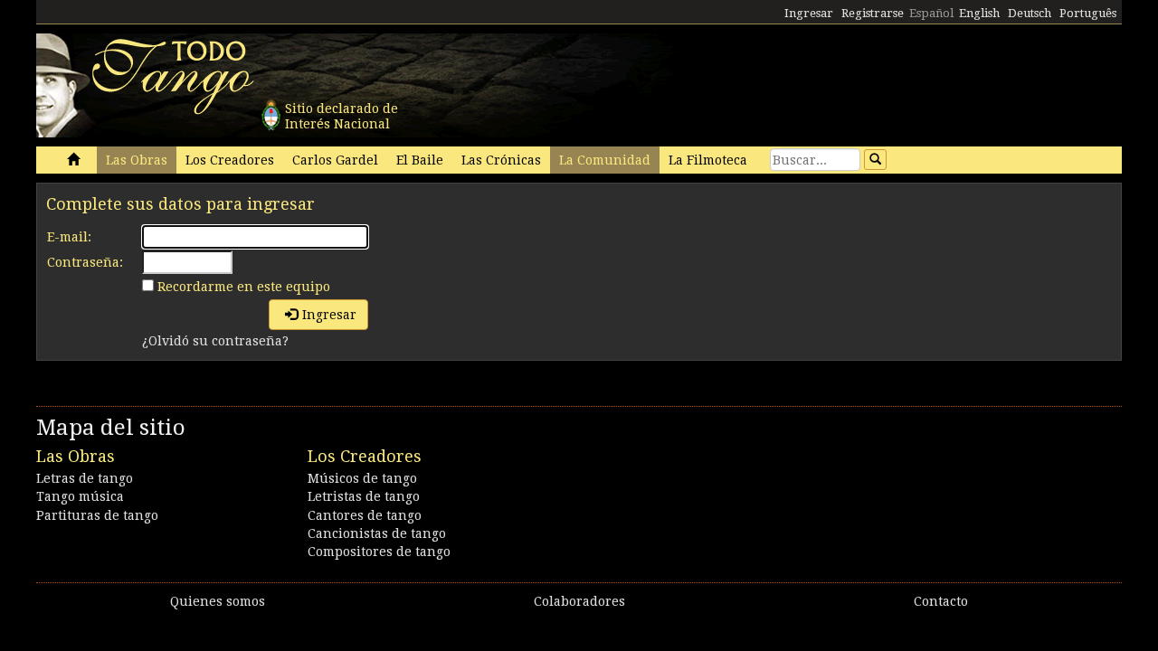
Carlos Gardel (335, 160)
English (979, 13)
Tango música (80, 496)
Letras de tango (84, 478)
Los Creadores (229, 160)
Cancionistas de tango (377, 533)
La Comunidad (604, 160)
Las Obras (136, 160)
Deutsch (1029, 13)
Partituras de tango (97, 515)
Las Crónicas (501, 160)
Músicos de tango (362, 478)
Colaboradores (579, 601)
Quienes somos (217, 601)
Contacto (941, 601)
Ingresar (808, 13)
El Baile (419, 160)
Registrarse (872, 13)
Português (1087, 13)
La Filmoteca (708, 160)
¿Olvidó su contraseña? (215, 341)
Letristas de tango (364, 496)
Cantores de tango (365, 515)
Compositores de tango (379, 551)
